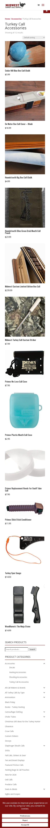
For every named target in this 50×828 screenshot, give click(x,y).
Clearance (9, 726)
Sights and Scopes (12, 794)
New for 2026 (10, 774)
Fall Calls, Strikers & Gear (15, 755)
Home (7, 19)
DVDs (7, 750)
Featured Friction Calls (14, 765)
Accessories (16, 19)
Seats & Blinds (11, 789)
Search (32, 649)
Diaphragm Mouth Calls (15, 745)
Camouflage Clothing (13, 712)
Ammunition (10, 697)
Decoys (8, 741)
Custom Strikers (11, 736)
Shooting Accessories (18, 677)
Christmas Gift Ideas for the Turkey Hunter (22, 721)
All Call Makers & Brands (15, 687)
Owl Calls (9, 779)
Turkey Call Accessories (19, 682)
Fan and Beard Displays (15, 760)
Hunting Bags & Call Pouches (17, 770)
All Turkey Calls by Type (14, 692)
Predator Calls (11, 784)
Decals (12, 667)
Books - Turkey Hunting (15, 707)
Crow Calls (9, 731)
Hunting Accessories (17, 672)
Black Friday (10, 702)
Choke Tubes (10, 717)
